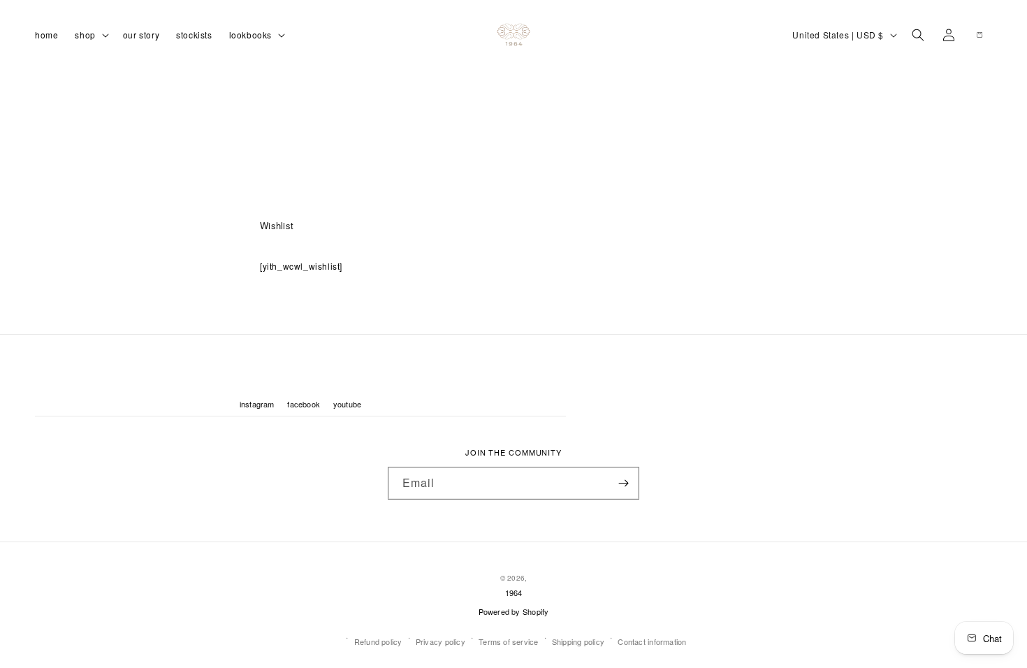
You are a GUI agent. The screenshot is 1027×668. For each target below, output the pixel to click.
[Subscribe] (623, 483)
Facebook (303, 403)
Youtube (347, 403)
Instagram (257, 403)
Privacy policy (440, 641)
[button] (90, 35)
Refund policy (378, 641)
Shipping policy (578, 641)
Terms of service (509, 641)
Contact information (652, 641)
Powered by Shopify (514, 611)
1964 (514, 592)
